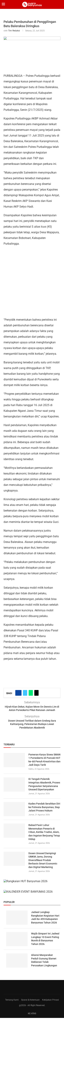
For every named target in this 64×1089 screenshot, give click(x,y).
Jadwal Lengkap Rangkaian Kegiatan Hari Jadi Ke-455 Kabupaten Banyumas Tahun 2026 (45, 917)
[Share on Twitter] (25, 693)
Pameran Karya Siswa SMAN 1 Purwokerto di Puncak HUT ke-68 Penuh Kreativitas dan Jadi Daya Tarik (44, 759)
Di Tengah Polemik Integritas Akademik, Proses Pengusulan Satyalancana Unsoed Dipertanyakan (44, 784)
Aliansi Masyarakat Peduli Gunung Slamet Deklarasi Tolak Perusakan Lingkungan (44, 960)
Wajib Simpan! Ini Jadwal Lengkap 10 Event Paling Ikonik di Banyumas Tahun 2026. (45, 938)
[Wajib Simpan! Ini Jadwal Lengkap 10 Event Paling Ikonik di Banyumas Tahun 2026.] (17, 939)
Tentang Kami (12, 1000)
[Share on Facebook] (18, 693)
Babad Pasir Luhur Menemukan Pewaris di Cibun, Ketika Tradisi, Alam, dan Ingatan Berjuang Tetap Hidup (44, 832)
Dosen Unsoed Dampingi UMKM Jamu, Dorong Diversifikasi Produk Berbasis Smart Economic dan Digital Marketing (42, 860)
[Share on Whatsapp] (31, 693)
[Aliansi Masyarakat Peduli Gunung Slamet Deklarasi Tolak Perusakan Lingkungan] (17, 960)
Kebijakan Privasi (50, 1000)
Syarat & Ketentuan (30, 1000)
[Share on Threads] (36, 693)
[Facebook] (31, 987)
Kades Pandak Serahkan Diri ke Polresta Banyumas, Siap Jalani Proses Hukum (44, 807)
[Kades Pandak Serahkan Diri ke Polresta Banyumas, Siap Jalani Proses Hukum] (14, 809)
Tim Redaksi (14, 30)
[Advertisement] (32, 281)
